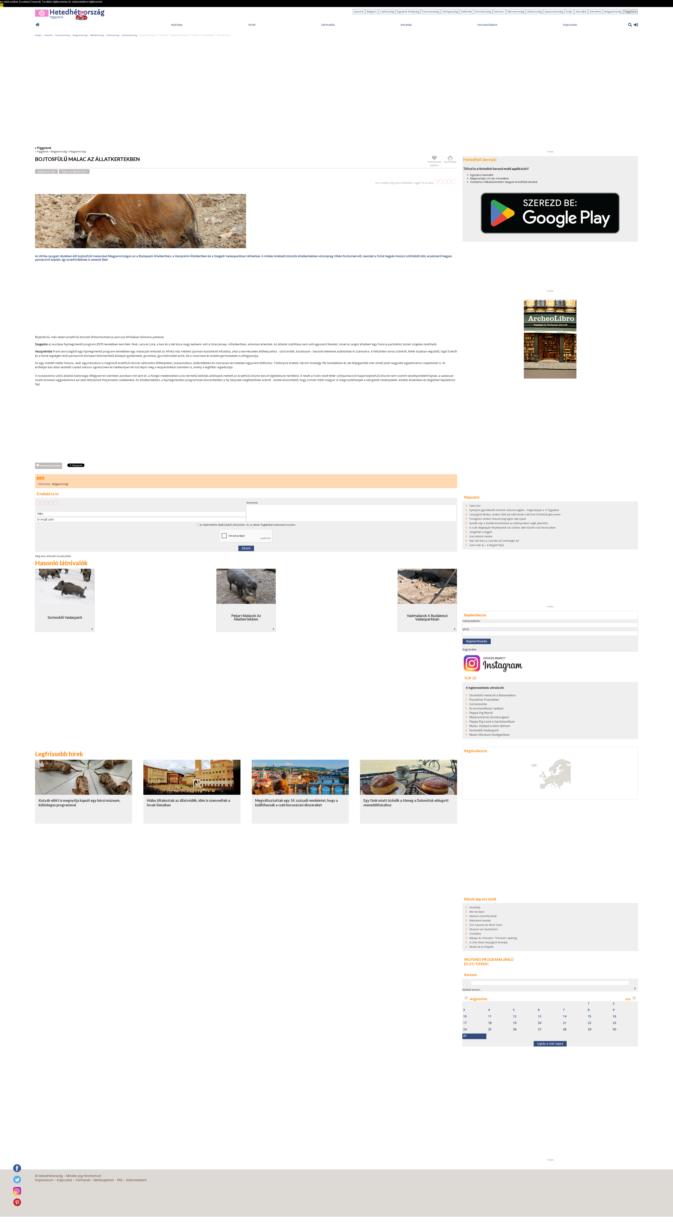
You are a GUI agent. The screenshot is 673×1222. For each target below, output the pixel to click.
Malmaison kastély (480, 920)
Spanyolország (554, 11)
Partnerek (83, 1180)
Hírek (252, 25)
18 (490, 1023)
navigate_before (466, 998)
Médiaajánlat (104, 1180)
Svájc (569, 11)
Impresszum (44, 1180)
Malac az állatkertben (203, 35)
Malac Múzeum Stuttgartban (489, 734)
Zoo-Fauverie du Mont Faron (485, 924)
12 (514, 1016)
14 (564, 1016)
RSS (120, 1180)
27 (539, 1029)
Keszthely (474, 907)
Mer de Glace (476, 911)
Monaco (499, 11)
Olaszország (534, 11)
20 (539, 1023)
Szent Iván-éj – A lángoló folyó (486, 545)
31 (465, 1036)
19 (514, 1023)
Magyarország (612, 11)
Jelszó (466, 629)
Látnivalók (328, 25)
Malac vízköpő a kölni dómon (489, 726)
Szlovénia (595, 11)
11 (490, 1016)
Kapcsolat (570, 25)
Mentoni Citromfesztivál (483, 916)
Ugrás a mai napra (550, 1043)
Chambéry (475, 933)
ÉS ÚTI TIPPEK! (476, 964)
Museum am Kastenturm (483, 929)
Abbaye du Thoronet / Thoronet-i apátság (493, 938)
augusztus (478, 998)
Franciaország (430, 11)
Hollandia (466, 11)
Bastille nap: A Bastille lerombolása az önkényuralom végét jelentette (508, 523)
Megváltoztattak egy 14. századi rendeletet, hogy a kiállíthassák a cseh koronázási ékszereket (296, 802)
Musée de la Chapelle (481, 946)
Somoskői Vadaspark (484, 730)
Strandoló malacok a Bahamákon (492, 695)
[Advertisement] (246, 299)
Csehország (387, 11)
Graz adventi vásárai (480, 536)
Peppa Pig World (481, 713)
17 (465, 1023)
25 (490, 1029)
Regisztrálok (469, 649)
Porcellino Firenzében (484, 699)
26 (514, 1029)
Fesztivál (163, 35)
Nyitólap (176, 25)
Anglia (38, 35)
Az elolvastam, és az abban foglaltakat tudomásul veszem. (247, 524)
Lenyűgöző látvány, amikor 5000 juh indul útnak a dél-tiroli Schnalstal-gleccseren (514, 514)
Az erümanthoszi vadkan (486, 708)
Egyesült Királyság (408, 11)
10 (465, 1016)
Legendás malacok (180, 35)
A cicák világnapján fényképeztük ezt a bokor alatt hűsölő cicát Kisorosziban (512, 527)
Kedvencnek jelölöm (50, 466)
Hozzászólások (487, 25)
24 (465, 1029)
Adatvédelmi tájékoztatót (217, 524)
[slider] (445, 181)
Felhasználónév (471, 621)
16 (614, 1016)
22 (589, 1023)
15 (589, 1016)
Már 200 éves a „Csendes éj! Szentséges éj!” (494, 540)
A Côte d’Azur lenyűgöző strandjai (488, 942)
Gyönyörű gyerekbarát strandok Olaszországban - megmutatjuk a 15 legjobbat (514, 510)
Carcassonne (478, 704)
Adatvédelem (136, 1180)
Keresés (406, 25)
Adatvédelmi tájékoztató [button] (87, 2)
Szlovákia (581, 11)
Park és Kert (223, 35)
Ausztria (359, 11)
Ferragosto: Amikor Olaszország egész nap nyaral (497, 518)
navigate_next (635, 988)
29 (589, 1029)
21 (564, 1023)
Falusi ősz (474, 505)
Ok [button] (1, 5)
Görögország (450, 11)
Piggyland (630, 11)
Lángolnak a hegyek (480, 532)
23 (614, 1023)
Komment (252, 502)
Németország (516, 11)
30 (614, 1029)
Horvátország (483, 11)
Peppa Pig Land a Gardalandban (492, 721)
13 (539, 1016)
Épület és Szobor (148, 35)
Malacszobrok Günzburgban (489, 717)
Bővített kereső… (471, 989)
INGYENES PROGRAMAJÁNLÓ (489, 959)
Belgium (372, 11)
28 (564, 1029)
